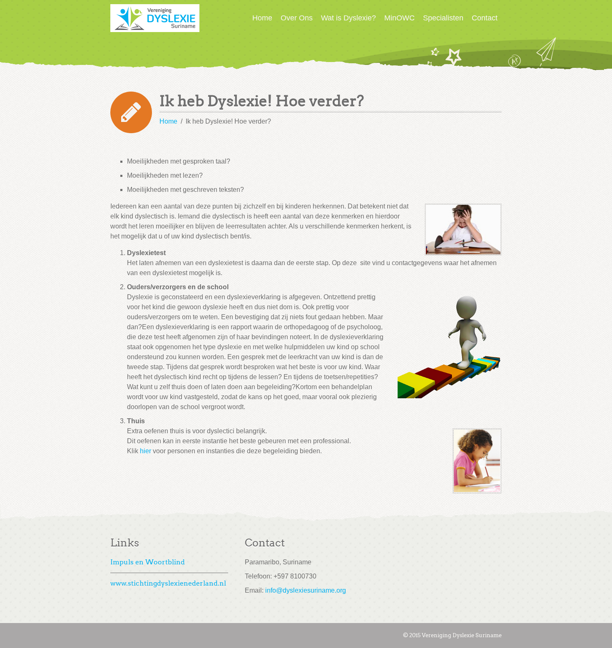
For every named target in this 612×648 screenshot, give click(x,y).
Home (262, 18)
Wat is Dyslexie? (348, 18)
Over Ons (297, 18)
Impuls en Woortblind (147, 562)
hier (145, 450)
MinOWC (399, 18)
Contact (485, 18)
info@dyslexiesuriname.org (305, 590)
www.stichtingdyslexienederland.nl (168, 583)
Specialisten (443, 18)
